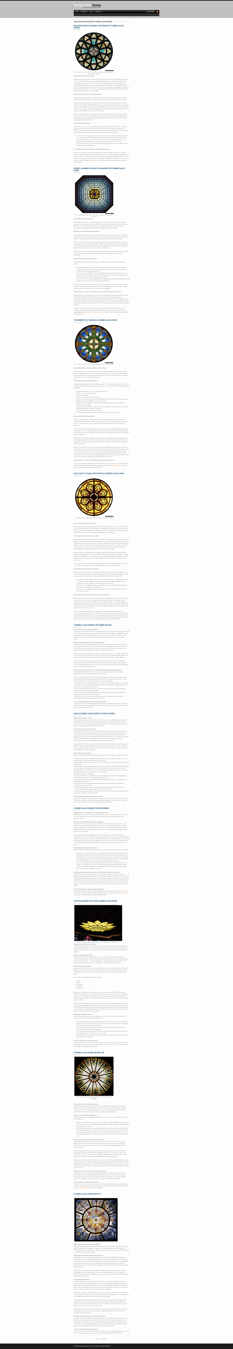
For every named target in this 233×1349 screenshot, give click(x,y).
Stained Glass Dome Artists (87, 1194)
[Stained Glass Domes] (87, 7)
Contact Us (98, 11)
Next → (105, 1339)
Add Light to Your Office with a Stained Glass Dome (99, 473)
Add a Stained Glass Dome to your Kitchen (94, 713)
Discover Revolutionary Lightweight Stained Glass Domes (99, 26)
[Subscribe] (157, 12)
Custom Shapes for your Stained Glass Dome (95, 901)
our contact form (93, 160)
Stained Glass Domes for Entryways (91, 808)
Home (76, 11)
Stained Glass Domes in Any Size (89, 1052)
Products (84, 11)
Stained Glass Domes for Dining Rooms (93, 625)
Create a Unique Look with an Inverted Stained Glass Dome (99, 169)
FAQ (91, 11)
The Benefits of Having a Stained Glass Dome (95, 320)
